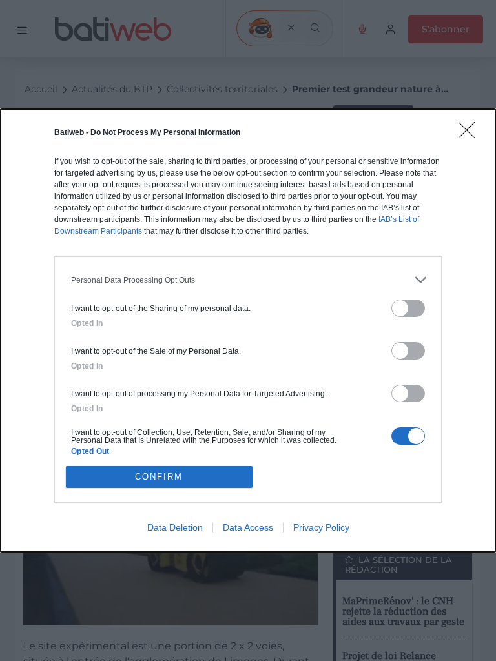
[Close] (471, 134)
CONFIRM (159, 477)
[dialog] (248, 330)
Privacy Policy (321, 527)
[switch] (408, 308)
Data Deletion (175, 527)
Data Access (248, 527)
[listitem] (248, 280)
